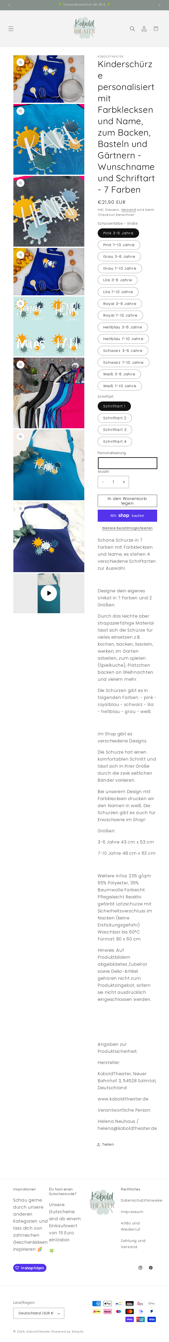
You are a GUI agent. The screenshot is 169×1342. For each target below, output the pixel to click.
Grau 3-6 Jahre (119, 256)
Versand (128, 210)
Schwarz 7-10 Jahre (123, 362)
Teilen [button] (108, 1144)
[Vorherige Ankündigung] (9, 5)
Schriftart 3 (115, 429)
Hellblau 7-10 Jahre (123, 338)
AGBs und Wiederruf (130, 1226)
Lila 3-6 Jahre (117, 280)
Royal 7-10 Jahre (120, 315)
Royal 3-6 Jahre (119, 303)
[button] (11, 28)
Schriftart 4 (115, 441)
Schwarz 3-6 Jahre (123, 350)
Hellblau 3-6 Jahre (122, 327)
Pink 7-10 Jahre (119, 244)
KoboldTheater (38, 1331)
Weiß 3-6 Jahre (119, 374)
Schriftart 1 (114, 406)
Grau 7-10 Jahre (119, 268)
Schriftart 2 (114, 418)
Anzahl (103, 471)
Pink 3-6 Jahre (118, 233)
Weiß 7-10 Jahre (119, 386)
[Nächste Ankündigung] (160, 5)
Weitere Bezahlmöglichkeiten (127, 528)
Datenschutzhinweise (142, 1200)
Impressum (132, 1211)
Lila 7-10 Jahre (118, 291)
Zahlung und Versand (133, 1243)
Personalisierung (112, 453)
